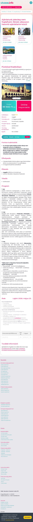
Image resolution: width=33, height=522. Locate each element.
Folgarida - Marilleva (5, 451)
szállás (5, 137)
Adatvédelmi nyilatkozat (6, 507)
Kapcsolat (3, 500)
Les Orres (3, 478)
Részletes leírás (10, 519)
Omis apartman (4, 379)
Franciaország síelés (6, 476)
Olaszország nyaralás (6, 387)
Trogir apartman (4, 382)
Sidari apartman (4, 418)
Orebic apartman (5, 364)
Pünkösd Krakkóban (26, 11)
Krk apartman (4, 371)
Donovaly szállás (4, 444)
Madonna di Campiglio (6, 454)
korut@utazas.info (7, 348)
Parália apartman (5, 415)
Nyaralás (3, 360)
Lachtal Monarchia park (6, 434)
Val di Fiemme (4, 456)
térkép (17, 137)
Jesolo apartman (4, 388)
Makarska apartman (5, 377)
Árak (27, 137)
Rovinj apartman (5, 372)
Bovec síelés (3, 474)
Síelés (2, 428)
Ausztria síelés (4, 431)
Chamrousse (4, 483)
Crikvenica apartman (5, 376)
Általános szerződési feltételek (7, 505)
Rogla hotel (3, 470)
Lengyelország (16, 11)
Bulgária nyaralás (5, 403)
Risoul (2, 481)
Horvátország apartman (7, 363)
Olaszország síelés (6, 448)
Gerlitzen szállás (4, 438)
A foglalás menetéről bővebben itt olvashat (13, 350)
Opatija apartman (5, 384)
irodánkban (18, 318)
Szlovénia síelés (5, 467)
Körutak (9, 11)
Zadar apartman (4, 381)
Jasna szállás (4, 445)
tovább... (28, 80)
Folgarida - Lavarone (5, 450)
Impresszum (3, 508)
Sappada (3, 453)
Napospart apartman (5, 404)
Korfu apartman (4, 417)
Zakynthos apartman (6, 420)
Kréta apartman (4, 413)
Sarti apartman (4, 410)
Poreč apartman (4, 366)
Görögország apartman (7, 408)
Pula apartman (4, 374)
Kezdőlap (4, 11)
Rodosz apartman (5, 412)
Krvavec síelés (4, 472)
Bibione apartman (5, 390)
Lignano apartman (5, 392)
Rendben (28, 517)
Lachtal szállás (4, 433)
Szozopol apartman (5, 406)
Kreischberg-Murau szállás (7, 439)
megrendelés (24, 106)
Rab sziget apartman (5, 368)
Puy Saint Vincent (5, 480)
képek (11, 137)
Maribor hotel (4, 469)
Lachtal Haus (4, 436)
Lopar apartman (4, 369)
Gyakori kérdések (4, 503)
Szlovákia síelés (5, 442)
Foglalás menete (4, 502)
